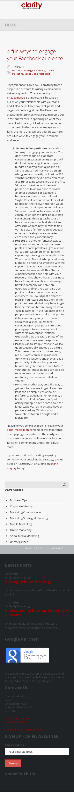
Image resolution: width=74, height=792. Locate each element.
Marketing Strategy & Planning (28, 70)
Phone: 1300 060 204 (17, 718)
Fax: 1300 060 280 (15, 722)
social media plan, (18, 430)
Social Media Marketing (37, 73)
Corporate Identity (21, 506)
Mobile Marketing (21, 524)
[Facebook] (24, 14)
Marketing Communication (26, 512)
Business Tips (18, 500)
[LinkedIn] (50, 14)
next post (58, 548)
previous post (33, 548)
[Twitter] (33, 14)
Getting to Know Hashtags (28, 581)
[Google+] (41, 14)
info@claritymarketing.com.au (23, 729)
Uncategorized (19, 542)
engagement (15, 97)
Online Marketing (20, 530)
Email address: (15, 745)
